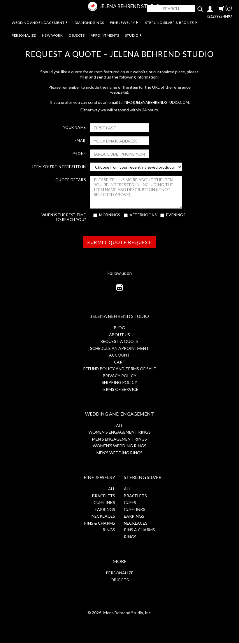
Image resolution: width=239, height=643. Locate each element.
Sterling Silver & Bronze (169, 22)
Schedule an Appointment (119, 348)
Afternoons (143, 215)
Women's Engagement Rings (119, 432)
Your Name (74, 127)
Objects (76, 35)
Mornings (109, 215)
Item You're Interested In (59, 167)
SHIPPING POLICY (119, 382)
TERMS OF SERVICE (119, 389)
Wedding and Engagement (38, 22)
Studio (132, 35)
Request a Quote (119, 341)
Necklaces (103, 516)
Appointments (105, 35)
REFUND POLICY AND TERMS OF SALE (119, 368)
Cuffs (130, 502)
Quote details (70, 180)
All (119, 425)
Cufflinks (104, 502)
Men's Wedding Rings (119, 452)
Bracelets (103, 495)
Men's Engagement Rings (119, 439)
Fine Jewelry (122, 22)
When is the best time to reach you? (63, 217)
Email (80, 140)
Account (119, 354)
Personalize (24, 35)
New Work (52, 35)
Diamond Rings (89, 22)
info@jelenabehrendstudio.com (156, 102)
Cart (119, 361)
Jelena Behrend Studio (130, 6)
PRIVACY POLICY (119, 375)
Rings (109, 529)
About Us (119, 334)
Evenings (175, 215)
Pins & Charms (99, 523)
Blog (119, 327)
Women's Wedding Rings (119, 445)
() (228, 8)
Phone (79, 154)
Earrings (105, 509)
